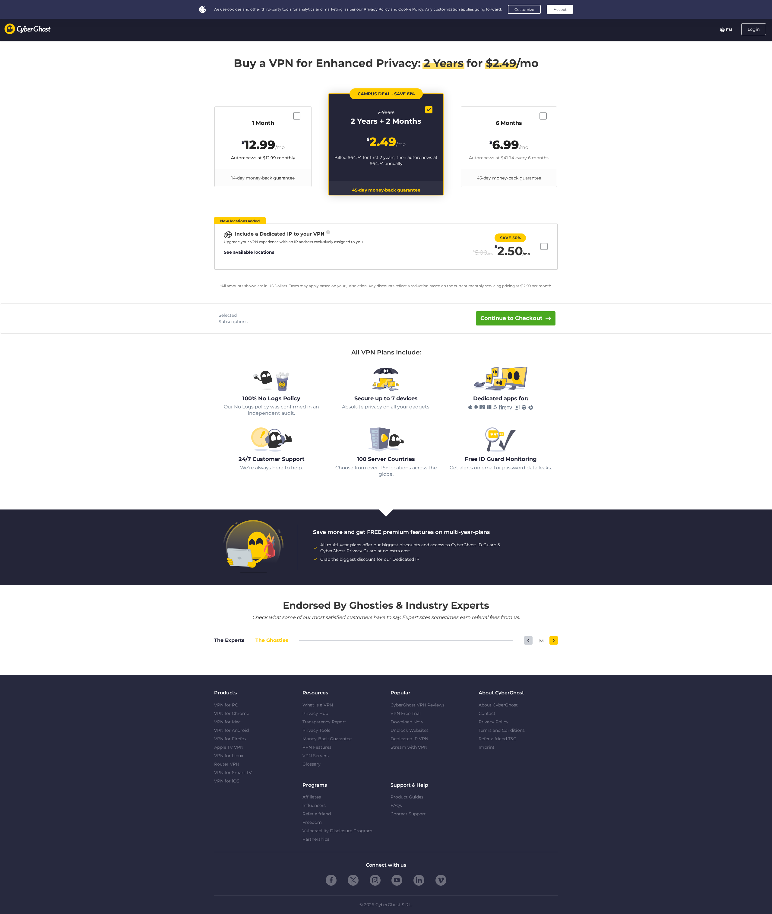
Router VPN (226, 764)
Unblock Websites (410, 730)
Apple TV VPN (228, 747)
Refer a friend (316, 814)
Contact (487, 713)
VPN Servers (315, 755)
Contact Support (408, 814)
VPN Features (316, 747)
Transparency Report (324, 722)
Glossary (311, 764)
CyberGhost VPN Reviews (418, 705)
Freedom (312, 822)
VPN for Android (231, 730)
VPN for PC (226, 705)
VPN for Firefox (230, 738)
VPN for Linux (228, 755)
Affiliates (311, 797)
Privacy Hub (315, 713)
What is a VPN (317, 705)
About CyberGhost (498, 705)
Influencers (314, 805)
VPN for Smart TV (233, 772)
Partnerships (315, 839)
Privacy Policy (493, 722)
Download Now (407, 722)
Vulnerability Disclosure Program (337, 830)
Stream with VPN (409, 747)
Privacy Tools (316, 730)
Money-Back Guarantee (327, 738)
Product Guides (407, 797)
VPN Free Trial (406, 713)
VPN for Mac (227, 722)
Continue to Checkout (511, 318)
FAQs (396, 805)
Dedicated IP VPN (409, 738)
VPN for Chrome (231, 713)
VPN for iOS (226, 781)
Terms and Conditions (502, 730)
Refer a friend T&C (497, 738)
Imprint (487, 747)
